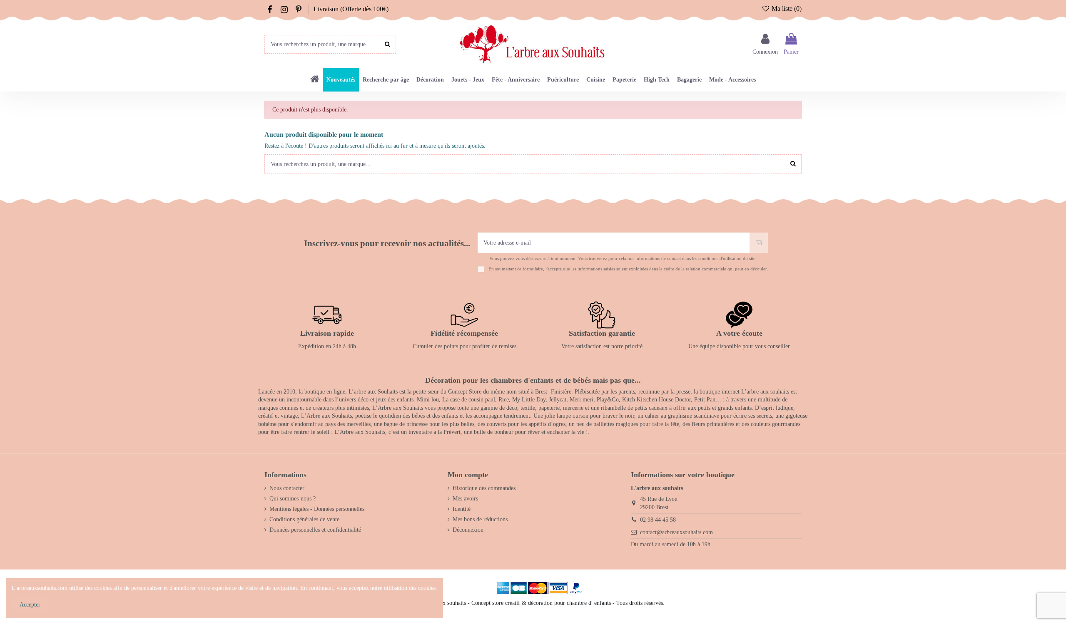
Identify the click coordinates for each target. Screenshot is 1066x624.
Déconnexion (468, 530)
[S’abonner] (759, 243)
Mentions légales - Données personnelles (316, 509)
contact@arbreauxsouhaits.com (676, 532)
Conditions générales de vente (304, 519)
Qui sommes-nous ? (292, 498)
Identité (462, 509)
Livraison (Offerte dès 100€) (351, 8)
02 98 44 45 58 (658, 520)
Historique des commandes (484, 488)
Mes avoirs (465, 498)
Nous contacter (286, 488)
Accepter (30, 605)
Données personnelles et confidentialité (315, 530)
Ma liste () (786, 8)
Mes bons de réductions (480, 519)
